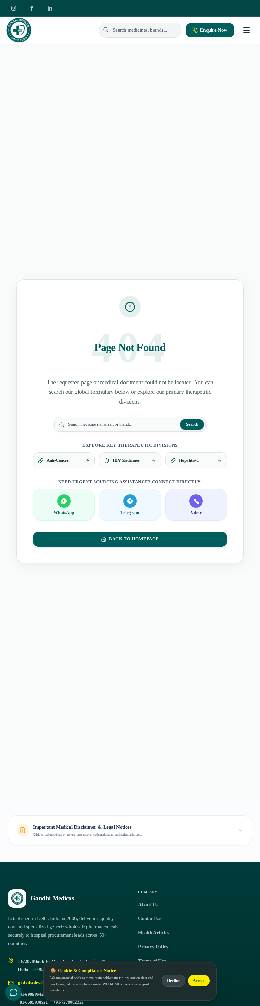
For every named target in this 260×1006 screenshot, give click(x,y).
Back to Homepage (134, 539)
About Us (148, 904)
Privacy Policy (153, 946)
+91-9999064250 (33, 994)
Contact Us (149, 918)
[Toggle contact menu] (13, 992)
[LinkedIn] (50, 8)
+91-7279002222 (68, 1002)
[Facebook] (32, 8)
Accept (199, 980)
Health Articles (153, 932)
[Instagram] (13, 8)
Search (192, 424)
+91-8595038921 (33, 1002)
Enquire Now (214, 30)
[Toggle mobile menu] (246, 30)
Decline (173, 980)
